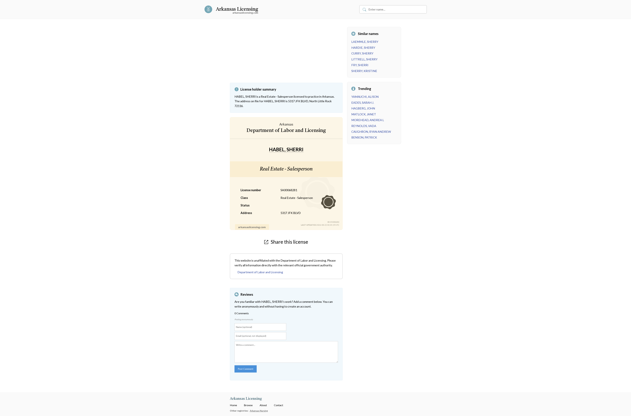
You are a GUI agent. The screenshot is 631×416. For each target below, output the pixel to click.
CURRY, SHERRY (362, 53)
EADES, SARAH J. (362, 102)
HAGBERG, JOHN (363, 108)
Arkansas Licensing (237, 9)
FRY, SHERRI (359, 65)
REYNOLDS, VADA (363, 126)
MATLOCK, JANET (363, 114)
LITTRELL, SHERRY (364, 59)
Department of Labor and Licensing (260, 272)
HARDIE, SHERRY (363, 47)
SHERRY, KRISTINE (364, 71)
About (263, 405)
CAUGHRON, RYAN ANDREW (371, 131)
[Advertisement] (286, 55)
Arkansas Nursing (259, 410)
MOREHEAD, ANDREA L (367, 120)
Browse (248, 405)
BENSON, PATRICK (364, 137)
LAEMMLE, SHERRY (364, 41)
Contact (278, 405)
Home (233, 405)
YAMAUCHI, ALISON (365, 96)
